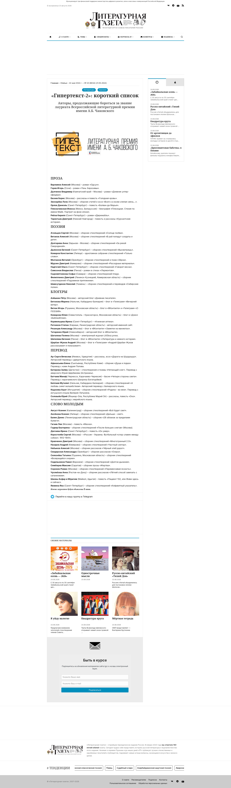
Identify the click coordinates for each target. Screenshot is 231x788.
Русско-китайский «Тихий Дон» (164, 108)
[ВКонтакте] (168, 5)
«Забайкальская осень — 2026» (164, 93)
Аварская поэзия (173, 768)
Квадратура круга (160, 121)
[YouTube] (178, 5)
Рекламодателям (139, 780)
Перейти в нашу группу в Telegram (74, 496)
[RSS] (183, 5)
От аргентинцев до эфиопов (161, 134)
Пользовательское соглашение (123, 783)
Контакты (163, 780)
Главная (54, 83)
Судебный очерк (114, 768)
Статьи (64, 83)
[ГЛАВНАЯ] (50, 36)
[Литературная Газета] (115, 20)
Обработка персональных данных (152, 783)
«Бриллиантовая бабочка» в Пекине (166, 149)
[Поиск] (182, 36)
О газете (125, 780)
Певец (98, 768)
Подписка (152, 780)
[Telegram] (173, 5)
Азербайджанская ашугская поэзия (143, 768)
